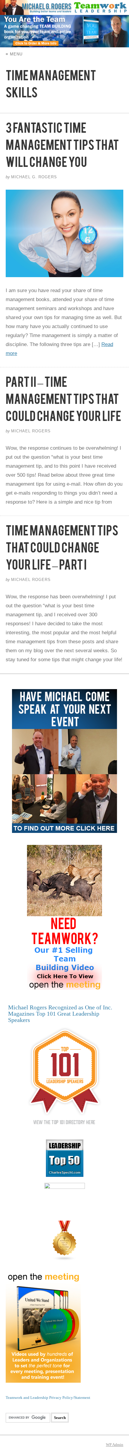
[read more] (64, 233)
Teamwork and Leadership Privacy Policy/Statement (48, 1397)
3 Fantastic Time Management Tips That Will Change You (62, 147)
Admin (114, 1444)
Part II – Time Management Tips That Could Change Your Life (63, 401)
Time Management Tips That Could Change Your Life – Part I (62, 550)
